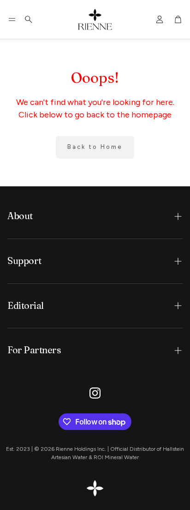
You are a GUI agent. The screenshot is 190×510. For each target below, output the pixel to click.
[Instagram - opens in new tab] (95, 393)
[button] (12, 19)
